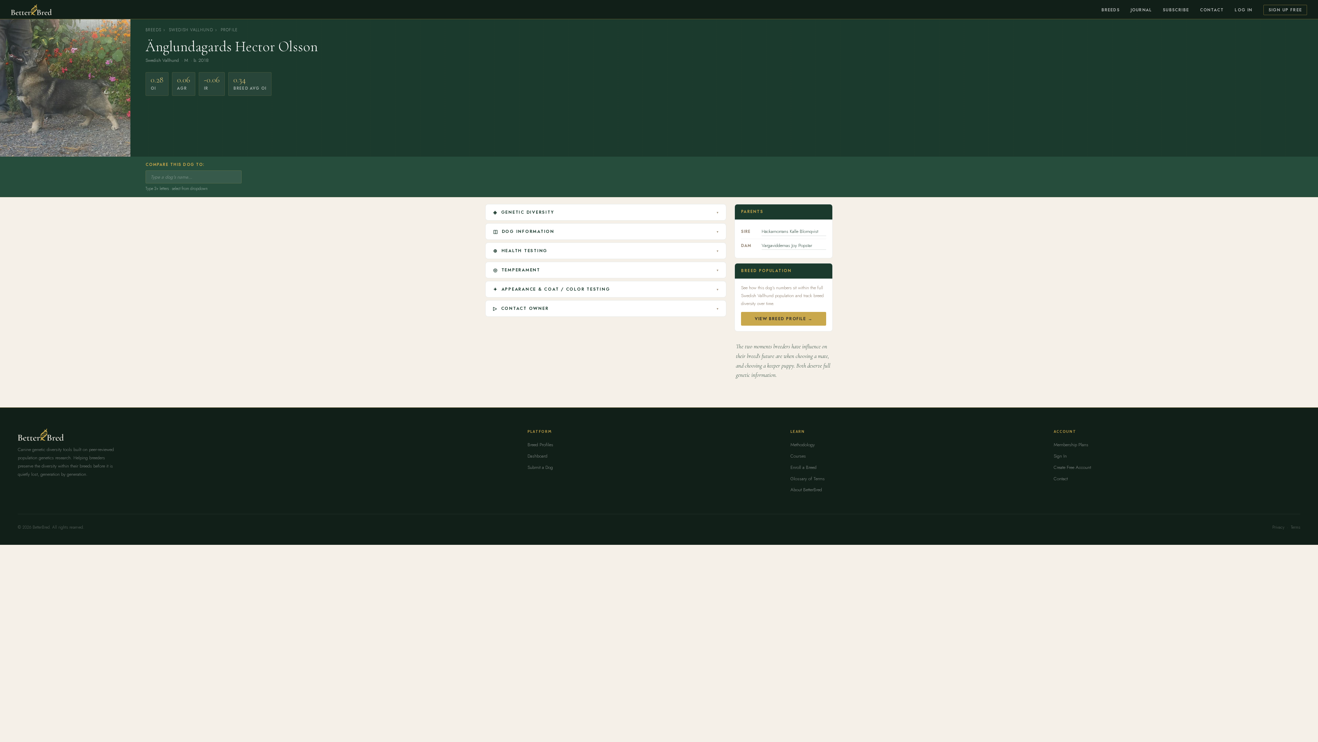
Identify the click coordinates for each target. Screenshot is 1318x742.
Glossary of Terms (807, 478)
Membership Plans (1071, 444)
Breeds (1110, 10)
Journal (1141, 10)
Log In (1243, 10)
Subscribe (1176, 10)
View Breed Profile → (783, 319)
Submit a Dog (540, 467)
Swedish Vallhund (191, 30)
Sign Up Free (1285, 10)
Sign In (1060, 456)
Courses (798, 456)
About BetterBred (806, 489)
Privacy (1278, 527)
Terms (1295, 527)
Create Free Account (1072, 467)
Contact (1212, 10)
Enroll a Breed (803, 467)
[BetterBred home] (31, 9)
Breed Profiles (540, 444)
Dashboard (537, 456)
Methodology (802, 444)
